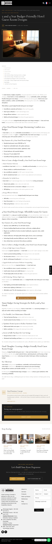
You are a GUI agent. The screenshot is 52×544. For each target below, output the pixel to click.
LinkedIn (3, 88)
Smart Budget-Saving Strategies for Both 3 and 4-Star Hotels (14, 78)
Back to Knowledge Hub (34, 478)
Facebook (9, 88)
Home (3, 10)
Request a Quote (26, 417)
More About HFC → (11, 401)
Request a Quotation (17, 478)
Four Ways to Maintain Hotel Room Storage (42, 451)
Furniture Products (7, 68)
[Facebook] (2, 532)
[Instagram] (5, 532)
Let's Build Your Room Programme (11, 84)
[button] (50, 3)
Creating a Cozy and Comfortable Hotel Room (25, 451)
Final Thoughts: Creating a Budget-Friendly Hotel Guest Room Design (16, 80)
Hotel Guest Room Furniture (11, 12)
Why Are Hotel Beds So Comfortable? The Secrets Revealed (9, 451)
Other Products (7, 69)
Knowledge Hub (8, 10)
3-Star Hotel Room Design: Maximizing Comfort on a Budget (15, 75)
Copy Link (16, 88)
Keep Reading (6, 82)
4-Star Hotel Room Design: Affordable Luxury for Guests (14, 76)
